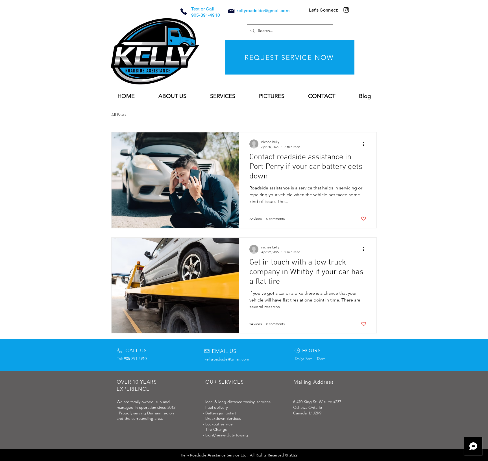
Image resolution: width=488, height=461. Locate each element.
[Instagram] (346, 10)
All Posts (118, 114)
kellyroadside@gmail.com (262, 10)
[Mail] (231, 11)
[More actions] (365, 144)
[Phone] (183, 11)
